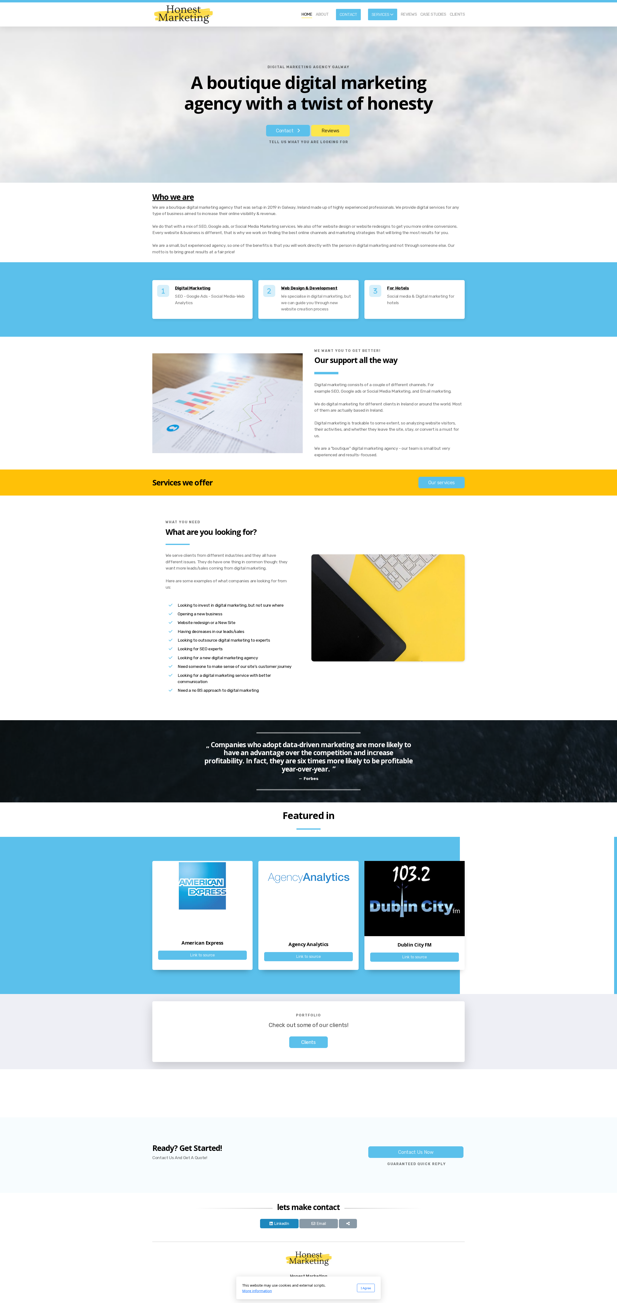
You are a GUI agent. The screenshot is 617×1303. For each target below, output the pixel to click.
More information (257, 1290)
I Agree (366, 1288)
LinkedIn (281, 1223)
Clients (308, 1042)
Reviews (330, 131)
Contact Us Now (415, 1152)
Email (321, 1223)
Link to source (202, 955)
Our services (441, 482)
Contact (285, 131)
